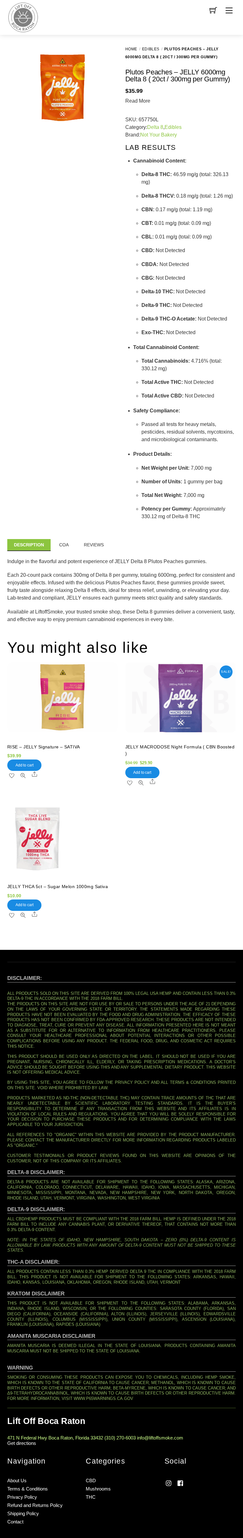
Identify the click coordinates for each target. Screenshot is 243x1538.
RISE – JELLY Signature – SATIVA (43, 746)
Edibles (150, 49)
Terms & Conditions (27, 1488)
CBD (91, 1480)
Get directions (21, 1443)
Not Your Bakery (158, 134)
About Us (17, 1480)
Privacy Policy (22, 1497)
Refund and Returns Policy (35, 1505)
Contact (15, 1521)
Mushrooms (98, 1488)
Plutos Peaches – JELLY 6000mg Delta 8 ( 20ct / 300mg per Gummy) (177, 75)
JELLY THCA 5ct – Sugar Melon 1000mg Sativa (57, 886)
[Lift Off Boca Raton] (23, 17)
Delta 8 (155, 127)
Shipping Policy (23, 1513)
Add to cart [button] (25, 765)
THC (91, 1497)
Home (131, 49)
